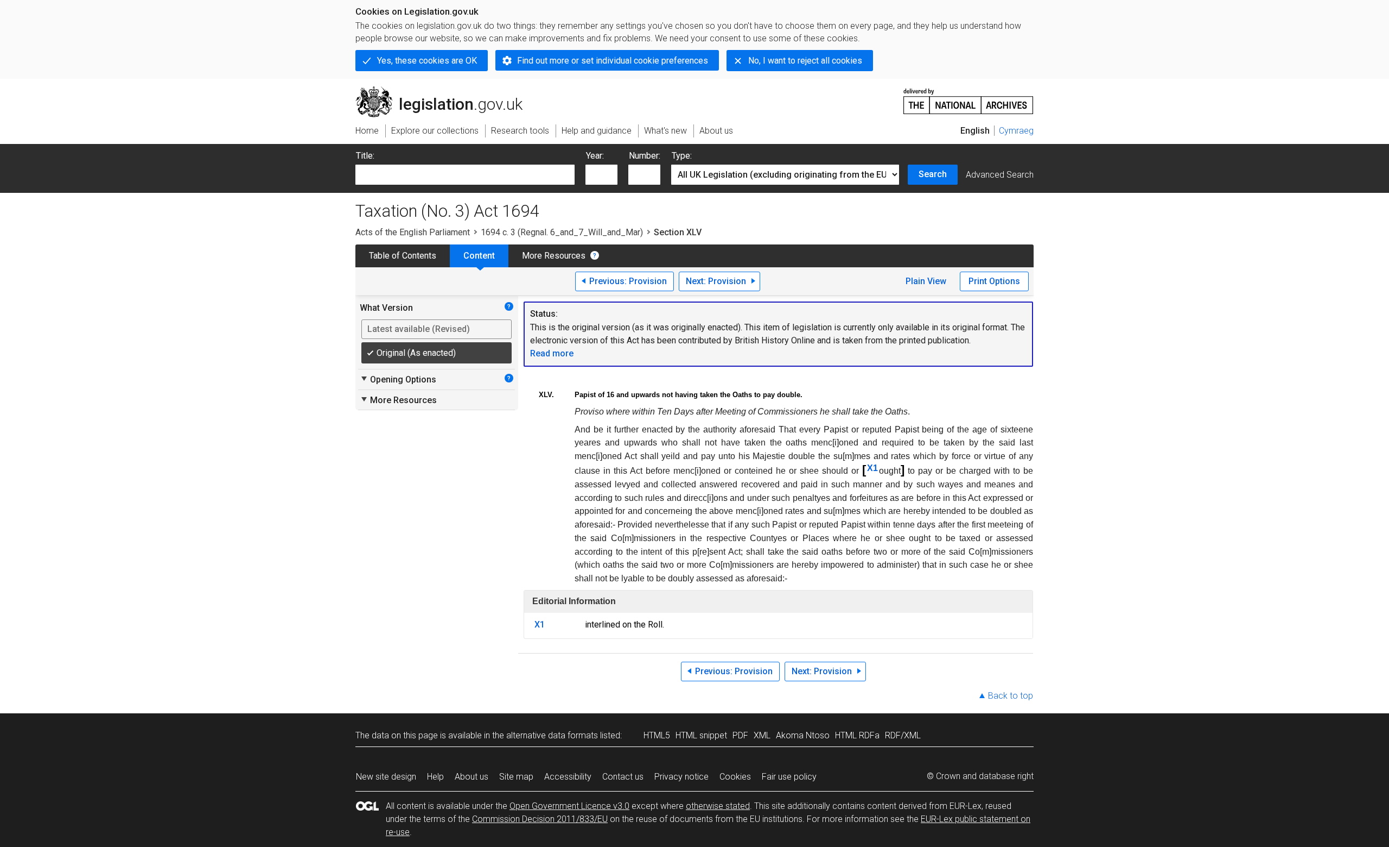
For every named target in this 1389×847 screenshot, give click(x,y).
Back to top (1010, 696)
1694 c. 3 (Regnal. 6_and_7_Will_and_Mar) (562, 232)
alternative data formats (552, 735)
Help (435, 776)
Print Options (994, 281)
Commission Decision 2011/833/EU (540, 819)
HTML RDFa (857, 735)
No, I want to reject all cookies (805, 60)
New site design (386, 776)
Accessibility (567, 776)
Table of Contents (402, 255)
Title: (365, 155)
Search (933, 174)
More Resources (553, 255)
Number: (644, 155)
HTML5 (656, 735)
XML (762, 735)
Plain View (926, 281)
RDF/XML (903, 735)
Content (479, 255)
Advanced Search (1000, 175)
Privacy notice (681, 776)
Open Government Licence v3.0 (569, 806)
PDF (740, 735)
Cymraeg (1016, 131)
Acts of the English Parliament (412, 232)
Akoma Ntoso (803, 735)
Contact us (622, 776)
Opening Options (398, 379)
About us (471, 776)
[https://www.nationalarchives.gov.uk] (968, 97)
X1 (872, 468)
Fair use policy (789, 776)
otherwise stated (718, 806)
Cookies (735, 776)
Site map (516, 776)
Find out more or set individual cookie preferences (612, 60)
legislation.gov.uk (445, 90)
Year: (595, 155)
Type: (682, 155)
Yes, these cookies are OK (427, 60)
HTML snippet (701, 735)
